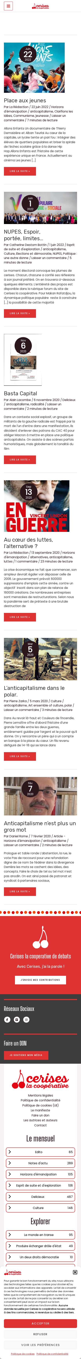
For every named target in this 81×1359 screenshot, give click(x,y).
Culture (9, 254)
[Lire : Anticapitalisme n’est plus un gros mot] (40, 796)
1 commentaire (27, 561)
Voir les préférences (40, 1345)
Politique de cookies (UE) (40, 1105)
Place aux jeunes (25, 100)
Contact (40, 1125)
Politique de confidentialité (52, 1353)
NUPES (57, 254)
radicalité (37, 404)
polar (68, 705)
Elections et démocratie (34, 254)
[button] (75, 1272)
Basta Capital (20, 393)
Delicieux (69, 400)
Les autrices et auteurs (40, 1120)
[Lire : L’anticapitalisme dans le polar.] (40, 659)
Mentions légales (40, 1095)
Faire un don (40, 1115)
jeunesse (42, 116)
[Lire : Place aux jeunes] (34, 67)
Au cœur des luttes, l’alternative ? (28, 543)
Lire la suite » (20, 170)
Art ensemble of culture (45, 705)
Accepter (41, 1323)
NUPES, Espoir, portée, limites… (23, 235)
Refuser (40, 1334)
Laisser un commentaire (49, 258)
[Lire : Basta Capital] (23, 360)
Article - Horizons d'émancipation (34, 838)
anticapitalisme (41, 111)
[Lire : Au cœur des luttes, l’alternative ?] (36, 506)
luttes (8, 561)
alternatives (39, 557)
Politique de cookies (23, 1353)
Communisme (23, 116)
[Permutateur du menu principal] (8, 6)
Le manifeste (40, 1110)
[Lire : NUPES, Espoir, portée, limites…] (40, 208)
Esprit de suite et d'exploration (39, 247)
